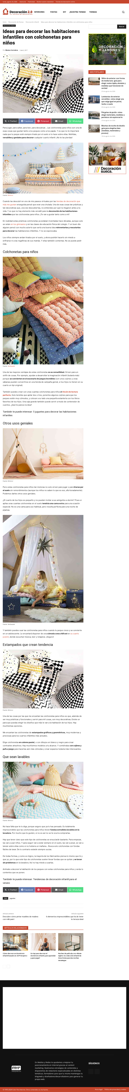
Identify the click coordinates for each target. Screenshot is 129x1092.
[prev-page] (4, 966)
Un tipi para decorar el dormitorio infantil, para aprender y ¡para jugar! (43, 956)
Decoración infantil (32, 22)
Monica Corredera (11, 50)
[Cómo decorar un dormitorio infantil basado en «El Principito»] (15, 942)
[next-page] (8, 966)
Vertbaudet (11, 366)
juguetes (12, 898)
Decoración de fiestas (16, 22)
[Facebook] (121, 1)
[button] (123, 12)
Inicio (4, 22)
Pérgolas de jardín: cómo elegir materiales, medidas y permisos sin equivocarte (113, 114)
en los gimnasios (18, 224)
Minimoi (10, 195)
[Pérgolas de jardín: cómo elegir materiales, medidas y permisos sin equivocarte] (94, 115)
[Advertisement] (64, 1018)
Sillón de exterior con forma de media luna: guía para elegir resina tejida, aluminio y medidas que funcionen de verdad (113, 83)
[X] (124, 1)
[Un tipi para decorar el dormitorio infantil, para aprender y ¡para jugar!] (43, 942)
